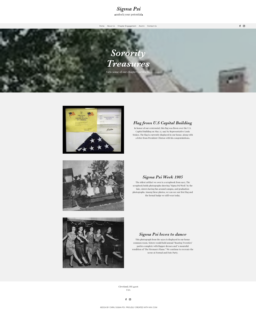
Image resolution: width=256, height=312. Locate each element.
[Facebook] (240, 26)
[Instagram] (244, 26)
